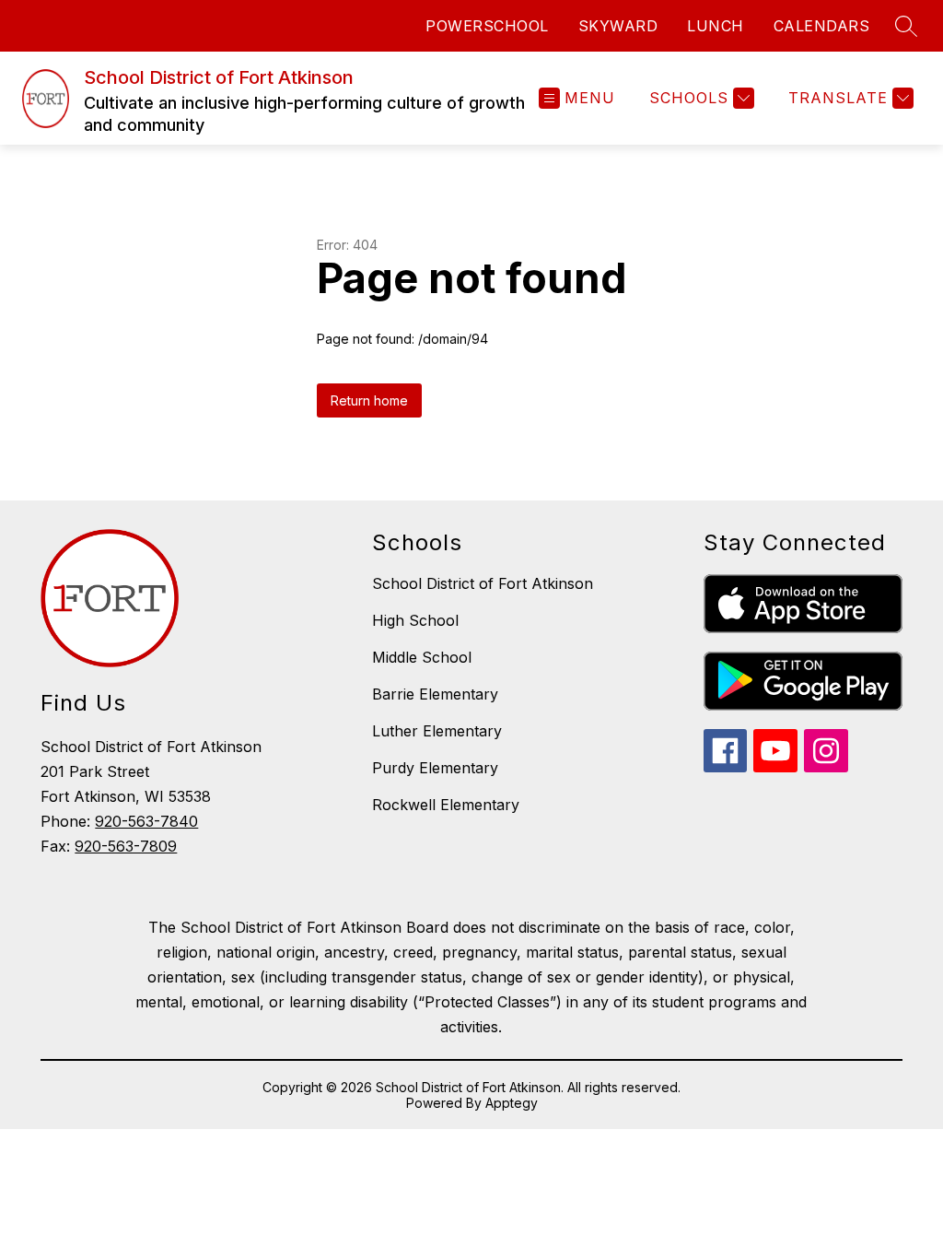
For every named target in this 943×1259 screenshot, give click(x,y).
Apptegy (511, 1103)
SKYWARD (618, 26)
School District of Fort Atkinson (482, 583)
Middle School (422, 657)
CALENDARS (822, 26)
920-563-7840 (146, 821)
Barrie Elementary (435, 694)
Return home (369, 400)
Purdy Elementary (435, 768)
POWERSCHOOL (487, 26)
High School (415, 620)
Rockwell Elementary (445, 804)
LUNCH (715, 26)
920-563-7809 (126, 846)
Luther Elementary (437, 731)
